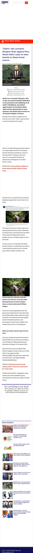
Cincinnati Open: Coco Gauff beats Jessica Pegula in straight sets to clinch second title (21, 502)
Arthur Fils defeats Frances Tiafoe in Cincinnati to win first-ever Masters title (22, 493)
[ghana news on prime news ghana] (5, 2)
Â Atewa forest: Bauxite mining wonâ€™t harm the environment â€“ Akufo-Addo (15, 367)
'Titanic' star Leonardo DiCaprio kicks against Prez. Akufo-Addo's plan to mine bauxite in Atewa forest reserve (16, 54)
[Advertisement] (16, 22)
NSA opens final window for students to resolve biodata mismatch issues (20, 436)
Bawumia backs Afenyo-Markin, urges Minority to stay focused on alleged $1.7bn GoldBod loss (21, 465)
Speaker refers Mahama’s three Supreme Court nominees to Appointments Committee (20, 427)
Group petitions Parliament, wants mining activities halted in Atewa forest (15, 168)
